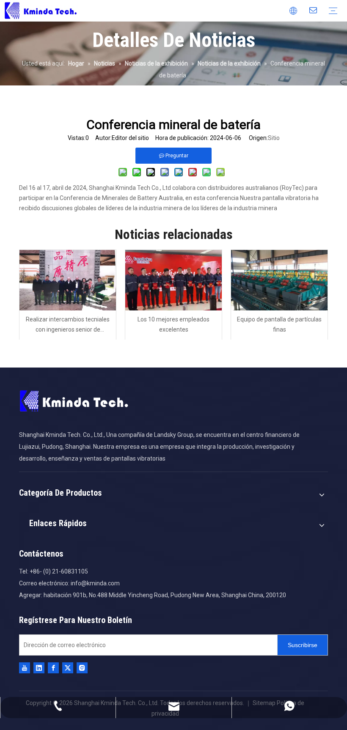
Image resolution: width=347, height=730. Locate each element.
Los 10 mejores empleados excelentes (173, 324)
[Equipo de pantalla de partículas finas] (279, 280)
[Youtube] (24, 667)
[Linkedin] (38, 667)
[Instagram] (82, 667)
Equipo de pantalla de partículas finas (279, 324)
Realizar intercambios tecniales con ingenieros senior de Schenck (68, 325)
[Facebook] (53, 667)
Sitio (274, 137)
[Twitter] (67, 667)
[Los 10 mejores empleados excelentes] (173, 280)
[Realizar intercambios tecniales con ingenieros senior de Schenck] (67, 280)
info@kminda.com (95, 583)
